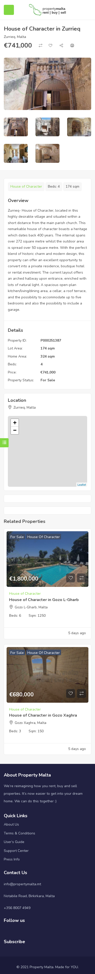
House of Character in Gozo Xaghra (43, 715)
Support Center (16, 850)
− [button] (14, 430)
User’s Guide (14, 841)
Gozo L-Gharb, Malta (31, 607)
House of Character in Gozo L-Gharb (44, 600)
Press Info (12, 859)
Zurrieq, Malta (15, 36)
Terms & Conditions (19, 833)
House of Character (26, 186)
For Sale (48, 380)
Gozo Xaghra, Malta (30, 722)
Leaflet (82, 484)
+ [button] (14, 422)
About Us (11, 824)
